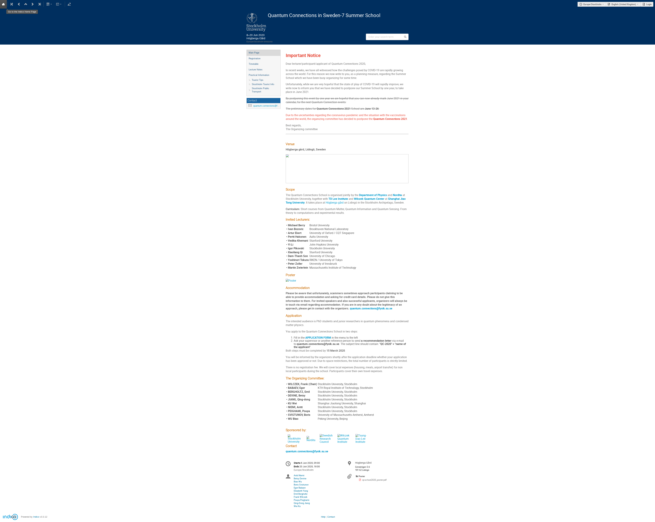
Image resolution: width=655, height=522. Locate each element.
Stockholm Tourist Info (263, 84)
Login (649, 4)
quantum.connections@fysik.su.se (270, 105)
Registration (254, 58)
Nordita (397, 195)
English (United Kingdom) (624, 4)
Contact (331, 516)
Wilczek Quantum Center (369, 199)
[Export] (49, 4)
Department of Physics (373, 195)
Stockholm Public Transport (260, 90)
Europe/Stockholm (592, 4)
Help (323, 516)
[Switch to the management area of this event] (69, 4)
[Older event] (19, 4)
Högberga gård (335, 202)
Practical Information (259, 75)
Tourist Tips (257, 80)
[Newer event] (32, 4)
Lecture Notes (256, 69)
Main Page (254, 52)
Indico (36, 516)
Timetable (253, 64)
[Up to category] (25, 4)
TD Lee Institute (338, 199)
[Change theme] (59, 4)
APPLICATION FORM (318, 337)
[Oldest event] (12, 4)
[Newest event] (39, 4)
